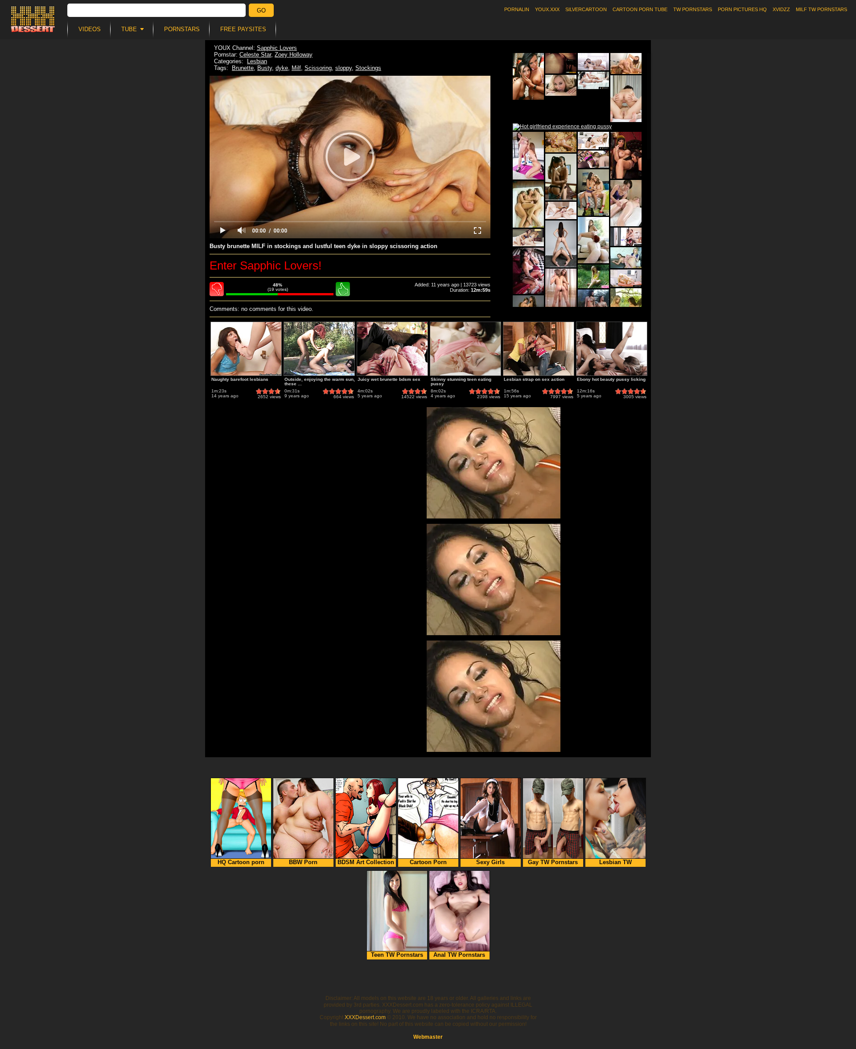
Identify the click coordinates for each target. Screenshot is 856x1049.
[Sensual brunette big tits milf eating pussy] (593, 80)
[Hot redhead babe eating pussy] (626, 237)
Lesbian (257, 61)
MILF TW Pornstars (821, 9)
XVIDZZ (781, 9)
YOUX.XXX (547, 9)
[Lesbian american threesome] (528, 204)
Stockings (368, 68)
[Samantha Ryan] (593, 240)
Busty (264, 68)
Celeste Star (255, 54)
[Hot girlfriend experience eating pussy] (562, 127)
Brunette (243, 68)
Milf (296, 68)
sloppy (343, 68)
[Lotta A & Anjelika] (560, 177)
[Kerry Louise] (528, 271)
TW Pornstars (692, 9)
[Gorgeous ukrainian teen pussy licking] (593, 61)
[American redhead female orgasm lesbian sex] (593, 159)
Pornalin (516, 9)
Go (261, 10)
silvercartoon (586, 9)
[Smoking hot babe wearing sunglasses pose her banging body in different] (560, 142)
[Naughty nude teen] (593, 276)
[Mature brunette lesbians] (560, 85)
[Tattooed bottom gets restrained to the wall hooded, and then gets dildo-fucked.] (560, 63)
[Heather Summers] (626, 155)
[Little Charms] (560, 292)
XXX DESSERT (33, 19)
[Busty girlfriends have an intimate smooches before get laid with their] (593, 192)
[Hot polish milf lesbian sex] (560, 210)
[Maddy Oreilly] (528, 156)
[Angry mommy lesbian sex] (593, 140)
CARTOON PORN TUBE (640, 9)
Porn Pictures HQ (742, 9)
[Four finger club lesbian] (626, 63)
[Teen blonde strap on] (626, 257)
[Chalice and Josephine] (626, 98)
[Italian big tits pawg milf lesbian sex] (626, 278)
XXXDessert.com (365, 1017)
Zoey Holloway (294, 54)
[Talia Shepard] (626, 203)
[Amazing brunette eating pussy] (528, 237)
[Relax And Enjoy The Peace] (560, 243)
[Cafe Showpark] (528, 76)
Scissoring (318, 68)
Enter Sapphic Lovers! (265, 265)
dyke (282, 68)
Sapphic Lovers (277, 48)
